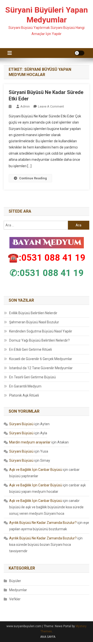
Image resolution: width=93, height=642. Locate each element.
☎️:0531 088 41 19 (46, 258)
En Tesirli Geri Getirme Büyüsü (32, 377)
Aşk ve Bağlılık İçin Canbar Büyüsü (35, 470)
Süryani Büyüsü (21, 424)
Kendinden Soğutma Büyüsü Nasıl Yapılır (40, 331)
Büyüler (15, 581)
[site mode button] (79, 53)
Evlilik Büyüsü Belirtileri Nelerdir (33, 313)
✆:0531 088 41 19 (47, 273)
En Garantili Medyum (25, 386)
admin (25, 106)
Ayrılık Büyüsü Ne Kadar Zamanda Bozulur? (43, 523)
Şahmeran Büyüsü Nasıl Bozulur (34, 322)
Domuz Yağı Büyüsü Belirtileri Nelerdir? (39, 340)
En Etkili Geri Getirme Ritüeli (30, 349)
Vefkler (15, 599)
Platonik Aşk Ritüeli (24, 395)
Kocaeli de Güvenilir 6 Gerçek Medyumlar (40, 359)
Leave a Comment (51, 106)
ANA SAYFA (47, 637)
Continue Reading (33, 178)
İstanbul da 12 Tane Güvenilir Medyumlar (41, 368)
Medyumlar (18, 590)
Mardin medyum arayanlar (30, 442)
